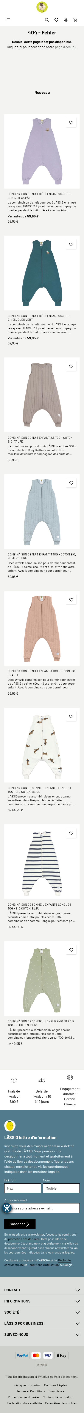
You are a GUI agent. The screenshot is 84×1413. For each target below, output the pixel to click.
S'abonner (17, 1224)
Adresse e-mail (15, 1200)
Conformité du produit (58, 1397)
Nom (46, 1180)
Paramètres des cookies (61, 1403)
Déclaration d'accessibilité (24, 1403)
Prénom (10, 1180)
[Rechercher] (47, 20)
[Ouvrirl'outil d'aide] (7, 1208)
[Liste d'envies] (56, 20)
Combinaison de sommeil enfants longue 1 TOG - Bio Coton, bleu (39, 906)
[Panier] (75, 20)
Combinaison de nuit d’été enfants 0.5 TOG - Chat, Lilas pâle (40, 195)
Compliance (56, 1391)
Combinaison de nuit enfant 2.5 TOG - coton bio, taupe (40, 439)
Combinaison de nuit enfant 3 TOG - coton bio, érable (42, 673)
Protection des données (23, 1397)
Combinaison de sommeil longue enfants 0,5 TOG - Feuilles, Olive (41, 1023)
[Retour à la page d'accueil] (42, 7)
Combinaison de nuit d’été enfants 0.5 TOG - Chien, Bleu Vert (40, 317)
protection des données (24, 1239)
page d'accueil (65, 47)
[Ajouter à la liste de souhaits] (71, 122)
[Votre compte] (66, 20)
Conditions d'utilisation (43, 1265)
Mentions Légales (55, 1385)
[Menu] (8, 20)
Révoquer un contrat (27, 1385)
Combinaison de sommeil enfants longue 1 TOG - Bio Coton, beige (39, 789)
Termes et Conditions (31, 1391)
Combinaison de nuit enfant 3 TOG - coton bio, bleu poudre (42, 556)
